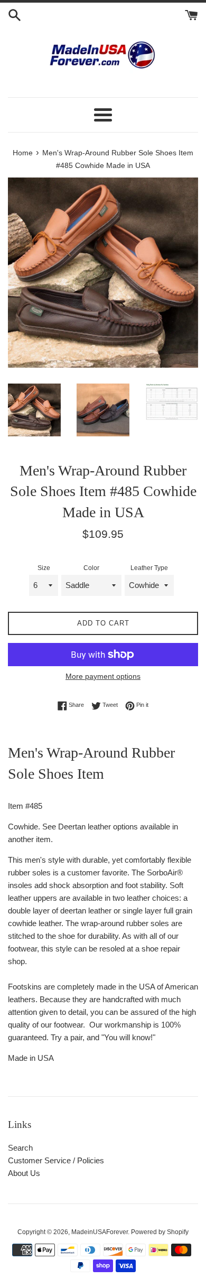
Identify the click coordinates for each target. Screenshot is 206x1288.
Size (44, 568)
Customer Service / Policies (56, 1160)
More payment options (103, 676)
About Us (24, 1173)
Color (91, 568)
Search (20, 1147)
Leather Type (149, 568)
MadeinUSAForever (99, 1232)
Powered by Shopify (160, 1232)
